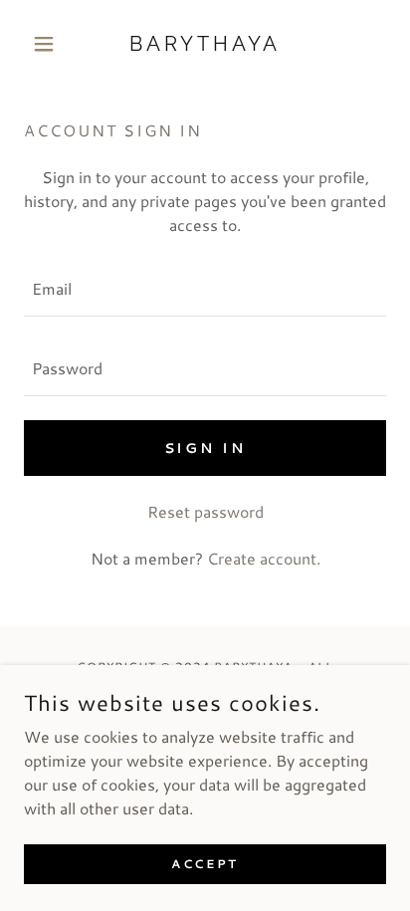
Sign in (205, 448)
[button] (51, 44)
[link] (205, 44)
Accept (204, 863)
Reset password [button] (205, 511)
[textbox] (205, 289)
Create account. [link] (263, 558)
